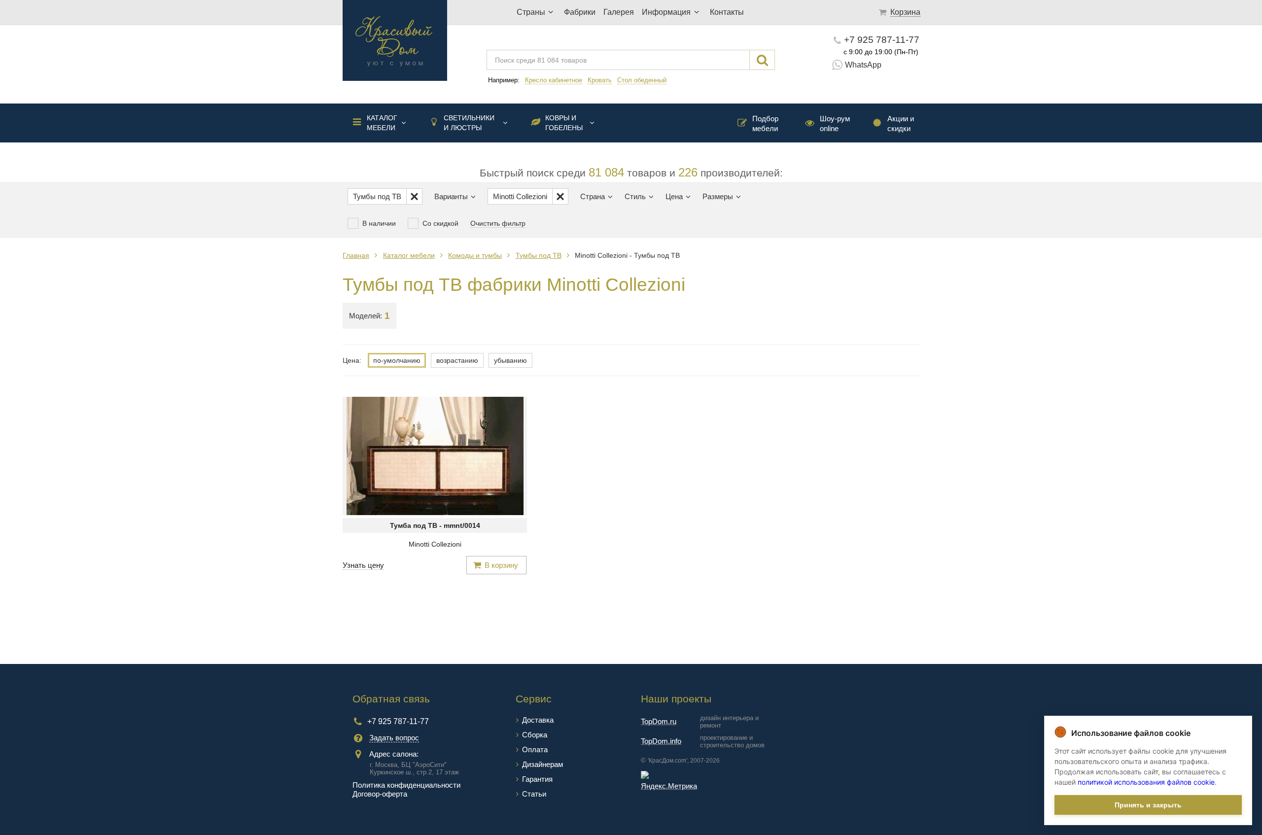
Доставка (538, 720)
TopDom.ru (658, 721)
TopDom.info (661, 741)
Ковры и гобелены (564, 123)
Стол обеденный (641, 80)
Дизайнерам (542, 764)
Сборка (534, 735)
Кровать (600, 80)
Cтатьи (534, 794)
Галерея (618, 12)
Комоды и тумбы (475, 255)
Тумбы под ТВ (538, 255)
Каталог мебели (382, 123)
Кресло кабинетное (553, 80)
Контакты (727, 12)
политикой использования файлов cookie (1146, 782)
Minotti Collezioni (435, 544)
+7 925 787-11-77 (881, 39)
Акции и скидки (900, 123)
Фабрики (580, 12)
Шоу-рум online (835, 123)
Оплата (535, 749)
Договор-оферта (379, 794)
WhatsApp (863, 65)
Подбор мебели (765, 123)
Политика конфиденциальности (406, 785)
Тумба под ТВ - (435, 525)
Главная (356, 255)
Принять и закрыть (1148, 805)
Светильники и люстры (469, 123)
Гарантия (537, 779)
